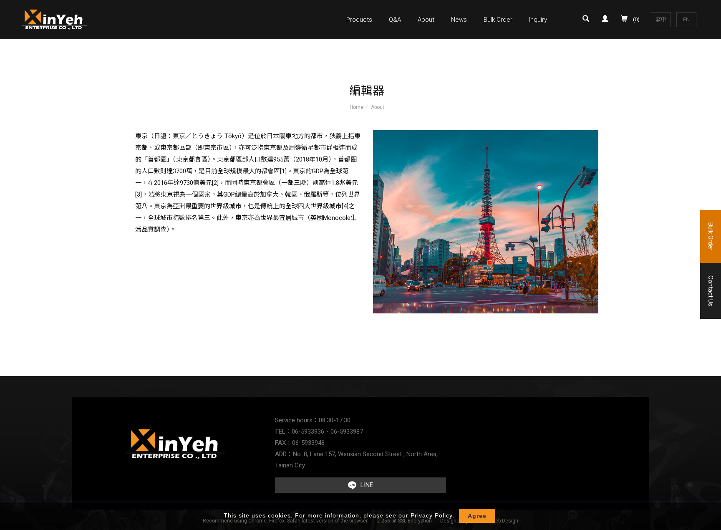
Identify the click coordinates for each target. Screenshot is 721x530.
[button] (587, 19)
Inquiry (538, 19)
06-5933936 (308, 431)
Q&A (395, 19)
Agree (477, 515)
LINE (366, 485)
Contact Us (710, 290)
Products (359, 19)
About (426, 19)
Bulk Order (498, 19)
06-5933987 (346, 431)
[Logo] (55, 19)
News (459, 19)
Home (356, 107)
